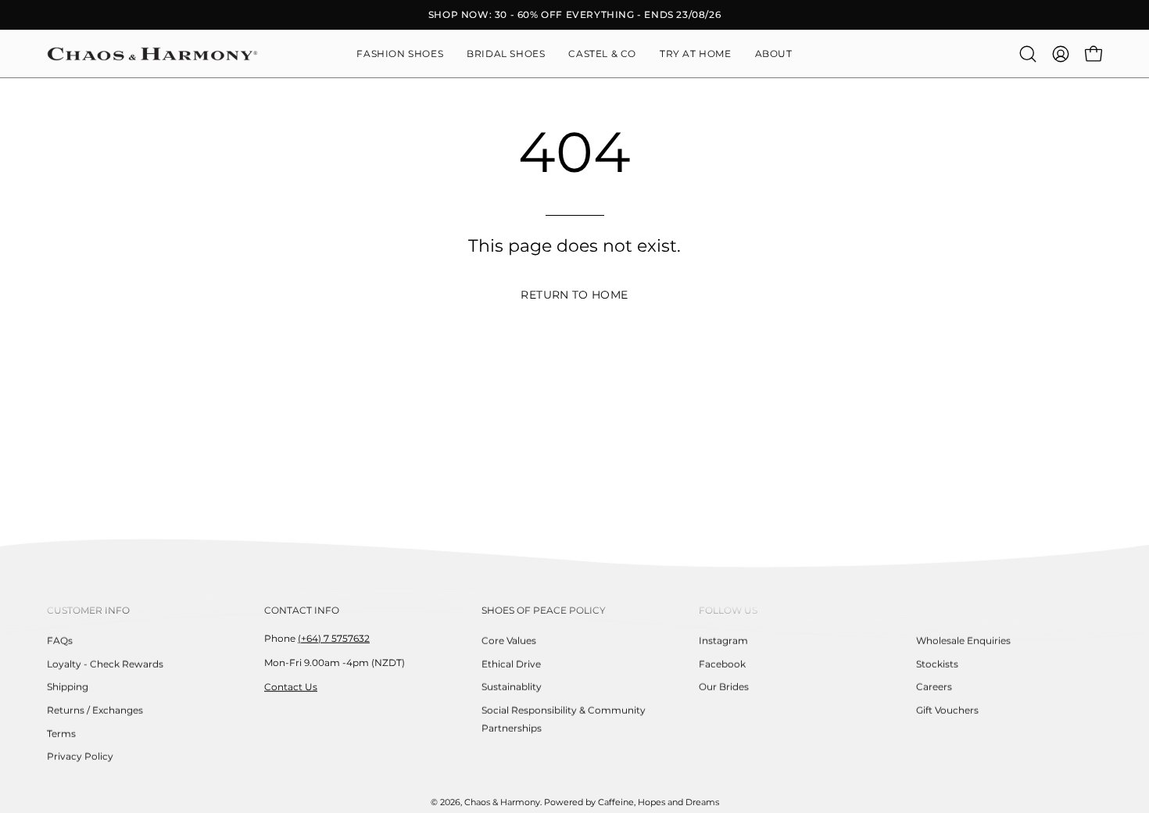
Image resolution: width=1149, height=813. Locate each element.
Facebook (722, 663)
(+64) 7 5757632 (334, 638)
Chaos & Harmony (502, 802)
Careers (934, 687)
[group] (574, 15)
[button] (773, 53)
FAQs (60, 640)
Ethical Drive (511, 663)
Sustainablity (511, 687)
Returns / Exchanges (95, 710)
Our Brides (724, 687)
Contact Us (290, 686)
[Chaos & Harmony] (152, 54)
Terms (61, 733)
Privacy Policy (80, 756)
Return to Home (574, 295)
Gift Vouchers (947, 710)
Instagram (723, 640)
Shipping (67, 687)
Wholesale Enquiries (963, 640)
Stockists (937, 663)
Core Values (508, 640)
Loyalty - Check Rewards (105, 663)
